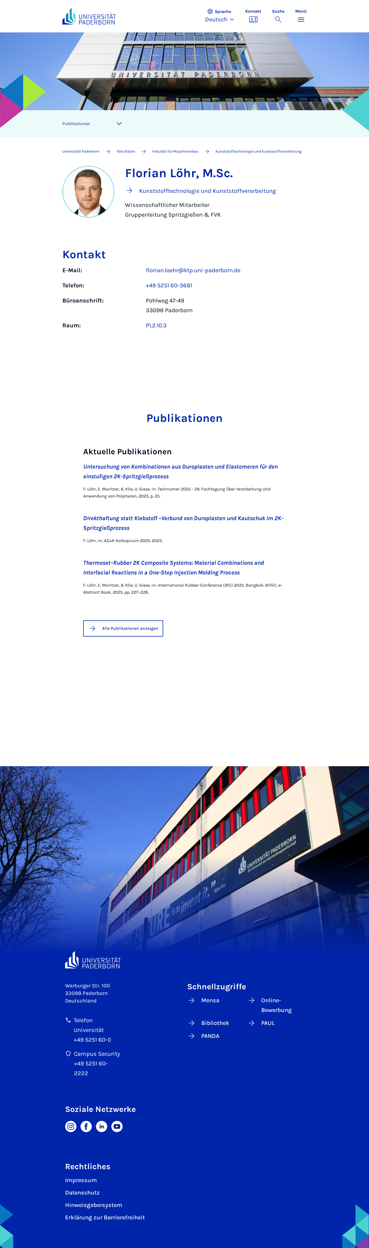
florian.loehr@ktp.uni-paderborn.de (193, 270)
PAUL (268, 1023)
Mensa (210, 1000)
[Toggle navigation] (119, 123)
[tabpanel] (184, 300)
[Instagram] (70, 1125)
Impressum (81, 1180)
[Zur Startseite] (89, 16)
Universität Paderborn (80, 151)
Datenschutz (82, 1192)
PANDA (210, 1036)
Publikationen (76, 123)
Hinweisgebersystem (93, 1205)
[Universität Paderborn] (93, 960)
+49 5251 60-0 (92, 1039)
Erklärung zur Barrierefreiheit (105, 1217)
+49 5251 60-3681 (169, 285)
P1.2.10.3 (156, 325)
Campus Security (97, 1053)
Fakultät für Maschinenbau (175, 151)
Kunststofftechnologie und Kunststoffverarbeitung (258, 151)
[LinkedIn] (101, 1125)
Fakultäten (126, 151)
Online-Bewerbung (276, 1005)
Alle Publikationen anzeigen (130, 628)
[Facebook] (86, 1125)
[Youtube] (117, 1125)
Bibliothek (215, 1023)
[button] (222, 16)
